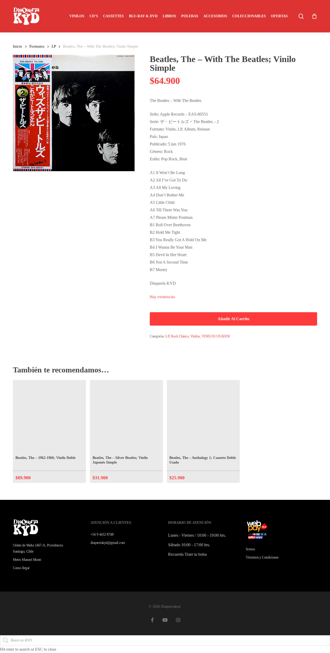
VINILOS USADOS (216, 336)
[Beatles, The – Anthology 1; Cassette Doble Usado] (203, 416)
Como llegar (21, 568)
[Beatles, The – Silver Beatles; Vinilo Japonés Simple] (126, 416)
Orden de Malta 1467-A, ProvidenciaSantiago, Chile (38, 548)
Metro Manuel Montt (27, 560)
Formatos (36, 46)
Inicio (17, 46)
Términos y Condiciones (262, 557)
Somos (250, 549)
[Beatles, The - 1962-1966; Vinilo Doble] (49, 416)
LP (54, 46)
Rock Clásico (179, 336)
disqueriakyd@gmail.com (107, 543)
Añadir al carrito (233, 319)
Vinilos (195, 336)
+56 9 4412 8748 (102, 534)
